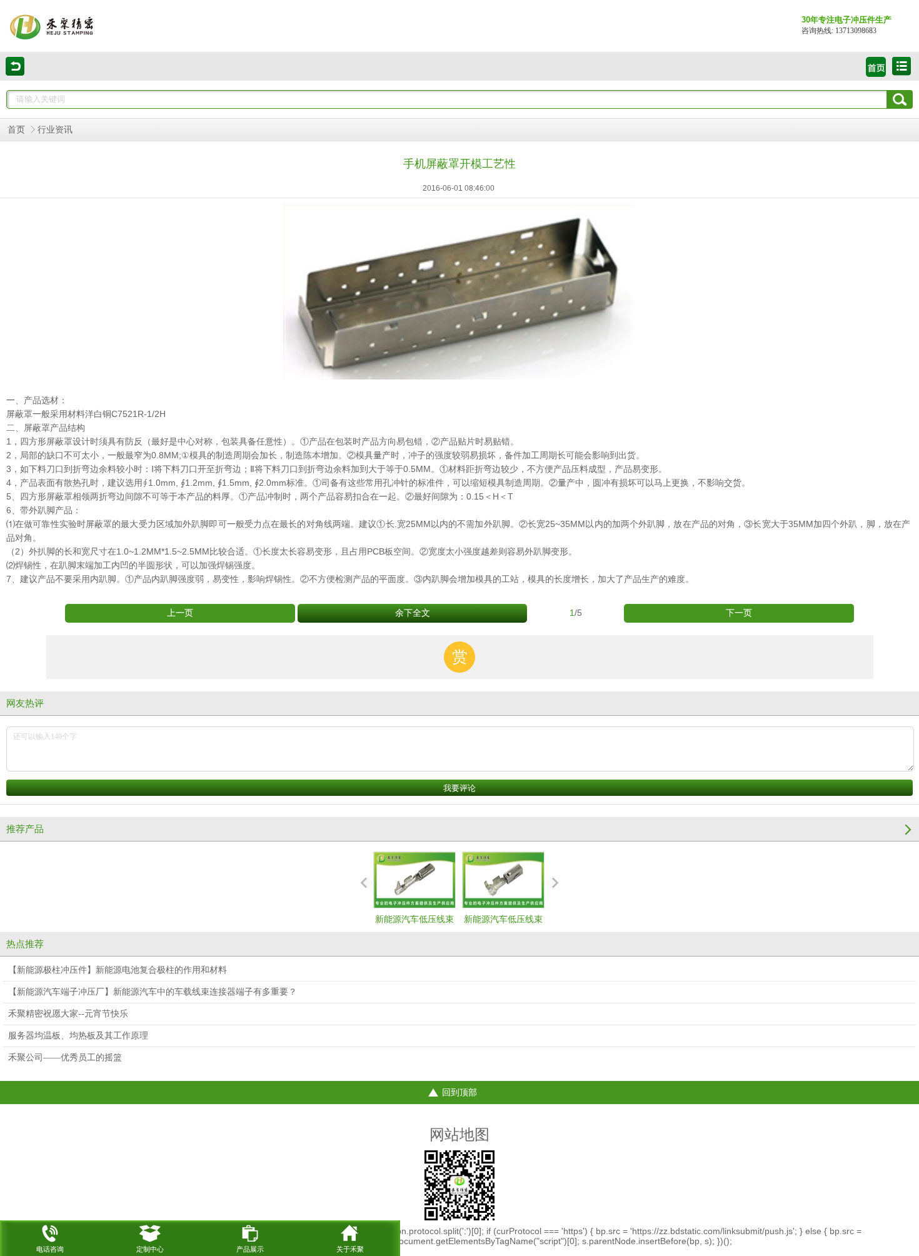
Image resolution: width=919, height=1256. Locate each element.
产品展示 (250, 1249)
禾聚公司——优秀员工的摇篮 (65, 1057)
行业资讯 (55, 129)
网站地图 (459, 1135)
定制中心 (150, 1249)
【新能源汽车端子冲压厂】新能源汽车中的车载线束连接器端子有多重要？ (152, 992)
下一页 (739, 613)
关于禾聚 (350, 1249)
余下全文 (412, 613)
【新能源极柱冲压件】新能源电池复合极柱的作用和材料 (117, 970)
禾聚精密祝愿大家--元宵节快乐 (68, 1013)
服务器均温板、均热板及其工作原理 (78, 1035)
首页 (16, 129)
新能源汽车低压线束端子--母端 (414, 931)
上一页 (180, 613)
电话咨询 (50, 1249)
